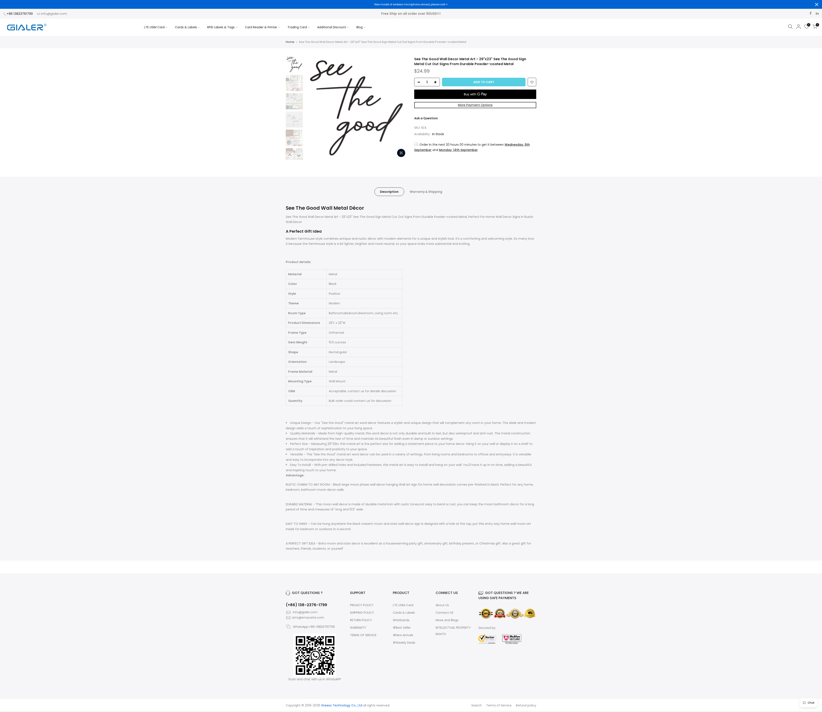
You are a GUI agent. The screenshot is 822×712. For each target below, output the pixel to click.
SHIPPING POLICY (362, 612)
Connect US (444, 612)
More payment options (475, 105)
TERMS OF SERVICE (363, 635)
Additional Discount (331, 27)
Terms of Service (499, 705)
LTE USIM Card (154, 27)
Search (476, 705)
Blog (359, 27)
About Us (442, 605)
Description (389, 192)
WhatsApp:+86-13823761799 (314, 627)
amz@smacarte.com (308, 617)
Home (290, 42)
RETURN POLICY (361, 620)
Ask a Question (426, 118)
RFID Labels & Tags (221, 27)
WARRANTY (358, 627)
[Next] (400, 108)
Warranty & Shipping (426, 192)
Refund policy (526, 705)
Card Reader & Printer (261, 27)
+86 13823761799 (20, 13)
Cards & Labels (186, 27)
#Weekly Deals (404, 642)
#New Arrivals (403, 635)
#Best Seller (402, 627)
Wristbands (401, 620)
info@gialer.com (54, 13)
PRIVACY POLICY (362, 605)
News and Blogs (447, 620)
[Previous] (313, 108)
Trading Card (297, 27)
